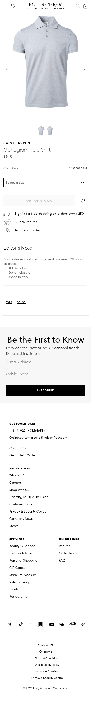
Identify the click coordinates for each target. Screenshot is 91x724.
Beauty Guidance (22, 546)
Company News (21, 519)
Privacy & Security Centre (28, 512)
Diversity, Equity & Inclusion (28, 497)
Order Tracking (70, 553)
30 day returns (26, 222)
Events (13, 589)
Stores (13, 526)
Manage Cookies (47, 671)
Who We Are (18, 475)
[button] (7, 69)
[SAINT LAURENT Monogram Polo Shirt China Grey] (41, 131)
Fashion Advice (20, 553)
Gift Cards (17, 568)
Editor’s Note (18, 248)
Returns (64, 546)
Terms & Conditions (47, 658)
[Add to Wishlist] (83, 200)
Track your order (27, 230)
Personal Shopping (23, 560)
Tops (9, 302)
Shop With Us (19, 490)
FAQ (62, 560)
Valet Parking (19, 582)
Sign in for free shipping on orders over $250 (49, 214)
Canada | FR (45, 645)
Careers (15, 483)
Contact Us (17, 448)
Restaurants (18, 597)
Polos (21, 302)
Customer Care (20, 504)
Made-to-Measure (23, 575)
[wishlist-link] (13, 6)
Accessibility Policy (47, 664)
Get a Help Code (22, 455)
